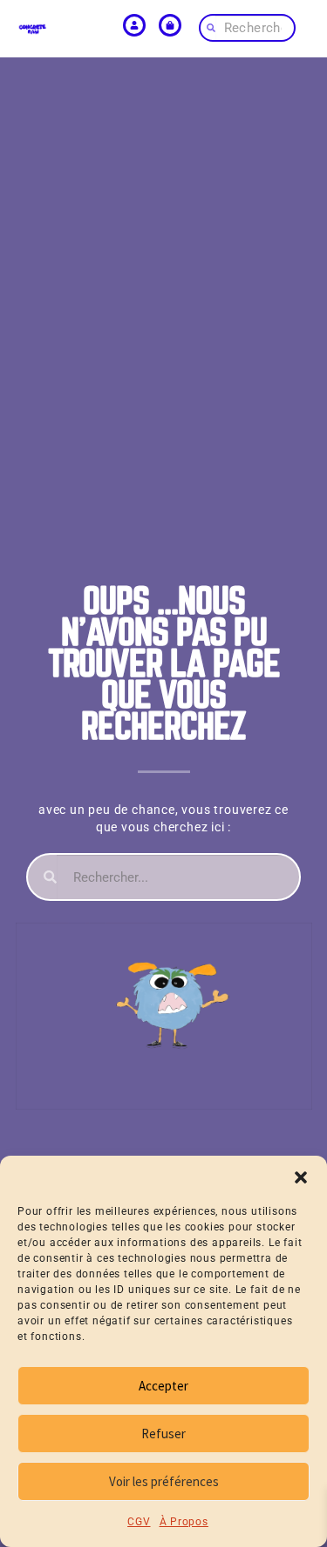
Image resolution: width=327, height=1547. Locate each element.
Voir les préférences (164, 1481)
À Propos (184, 1522)
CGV (138, 1522)
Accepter (163, 1385)
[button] (301, 1177)
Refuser (163, 1433)
